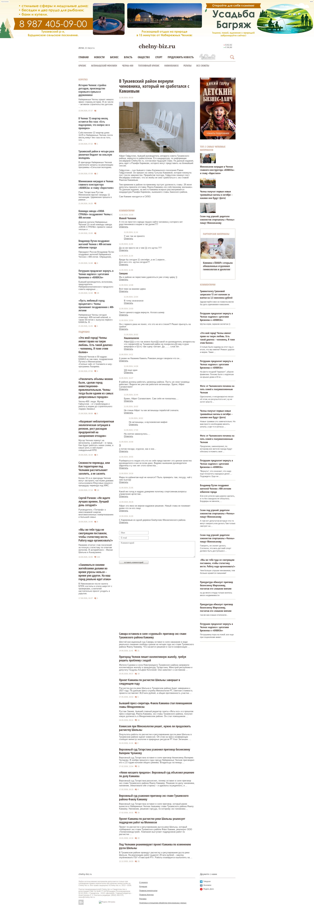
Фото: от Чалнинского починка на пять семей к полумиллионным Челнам (217, 389)
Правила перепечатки (148, 891)
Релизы (187, 65)
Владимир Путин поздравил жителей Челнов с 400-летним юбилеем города (94, 244)
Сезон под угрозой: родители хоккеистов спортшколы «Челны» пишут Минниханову (217, 219)
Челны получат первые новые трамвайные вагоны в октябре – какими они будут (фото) (216, 195)
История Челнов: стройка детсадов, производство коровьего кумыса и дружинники (92, 90)
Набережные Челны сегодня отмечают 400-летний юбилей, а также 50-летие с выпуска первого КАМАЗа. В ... (95, 318)
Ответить (123, 227)
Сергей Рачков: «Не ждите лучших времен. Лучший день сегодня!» (94, 501)
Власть (128, 57)
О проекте (143, 882)
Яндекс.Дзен (208, 889)
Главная (83, 57)
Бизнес (114, 57)
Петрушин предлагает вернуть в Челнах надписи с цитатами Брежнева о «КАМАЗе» (95, 274)
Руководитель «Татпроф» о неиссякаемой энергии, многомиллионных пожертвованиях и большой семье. (95, 513)
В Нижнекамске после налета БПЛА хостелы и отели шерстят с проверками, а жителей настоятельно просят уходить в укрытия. (95, 588)
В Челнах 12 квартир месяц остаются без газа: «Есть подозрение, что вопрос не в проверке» (94, 123)
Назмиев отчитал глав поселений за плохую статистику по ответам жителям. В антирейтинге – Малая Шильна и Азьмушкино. (95, 549)
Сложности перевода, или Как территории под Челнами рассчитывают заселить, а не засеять (94, 468)
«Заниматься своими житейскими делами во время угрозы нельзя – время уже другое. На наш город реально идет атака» (94, 572)
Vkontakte (207, 885)
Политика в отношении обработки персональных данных (162, 903)
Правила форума (146, 895)
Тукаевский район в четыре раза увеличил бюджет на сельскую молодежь (96, 155)
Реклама (142, 899)
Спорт (158, 57)
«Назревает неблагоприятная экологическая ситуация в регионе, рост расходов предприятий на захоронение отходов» (96, 428)
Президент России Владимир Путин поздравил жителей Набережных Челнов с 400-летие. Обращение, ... (96, 256)
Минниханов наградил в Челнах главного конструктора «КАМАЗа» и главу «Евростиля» (96, 184)
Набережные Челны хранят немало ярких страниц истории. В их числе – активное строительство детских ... (95, 103)
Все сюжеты (202, 65)
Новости (99, 57)
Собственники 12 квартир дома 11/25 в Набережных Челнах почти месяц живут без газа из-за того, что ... (95, 136)
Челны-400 (127, 65)
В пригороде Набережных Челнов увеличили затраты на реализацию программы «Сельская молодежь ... (95, 166)
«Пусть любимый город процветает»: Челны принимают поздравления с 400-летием (96, 305)
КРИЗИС (82, 65)
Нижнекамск (171, 65)
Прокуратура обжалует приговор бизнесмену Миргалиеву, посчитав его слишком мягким (216, 585)
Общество (144, 57)
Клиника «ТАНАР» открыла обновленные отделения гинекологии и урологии (218, 266)
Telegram (207, 881)
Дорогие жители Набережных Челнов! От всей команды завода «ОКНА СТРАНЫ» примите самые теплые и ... (95, 226)
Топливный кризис (148, 65)
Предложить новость (181, 57)
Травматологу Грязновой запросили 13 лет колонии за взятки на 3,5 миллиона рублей (216, 294)
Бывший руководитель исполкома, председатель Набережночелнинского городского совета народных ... (95, 285)
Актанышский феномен (104, 65)
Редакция (143, 886)
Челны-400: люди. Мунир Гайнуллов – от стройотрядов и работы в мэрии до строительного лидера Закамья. (95, 405)
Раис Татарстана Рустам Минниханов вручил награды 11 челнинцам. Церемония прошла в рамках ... (95, 196)
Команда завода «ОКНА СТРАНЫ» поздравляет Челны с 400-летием (95, 214)
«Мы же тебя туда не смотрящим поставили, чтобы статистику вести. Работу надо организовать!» (95, 535)
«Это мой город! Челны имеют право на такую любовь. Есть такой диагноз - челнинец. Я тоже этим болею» (95, 345)
